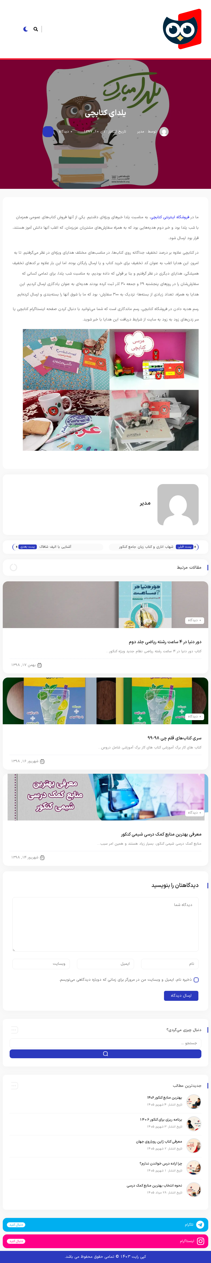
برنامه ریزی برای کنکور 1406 (161, 1120)
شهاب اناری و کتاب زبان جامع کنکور (146, 547)
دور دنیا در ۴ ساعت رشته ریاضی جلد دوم (165, 642)
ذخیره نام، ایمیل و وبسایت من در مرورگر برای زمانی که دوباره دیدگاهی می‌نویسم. (125, 980)
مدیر (140, 131)
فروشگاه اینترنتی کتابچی (170, 217)
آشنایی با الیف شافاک (55, 547)
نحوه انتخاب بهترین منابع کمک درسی (154, 1186)
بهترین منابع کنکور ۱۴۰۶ (164, 1098)
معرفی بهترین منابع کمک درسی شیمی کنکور (161, 834)
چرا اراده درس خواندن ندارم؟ (160, 1164)
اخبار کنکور (189, 664)
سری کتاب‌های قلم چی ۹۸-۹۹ (174, 738)
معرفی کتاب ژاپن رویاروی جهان (159, 1142)
